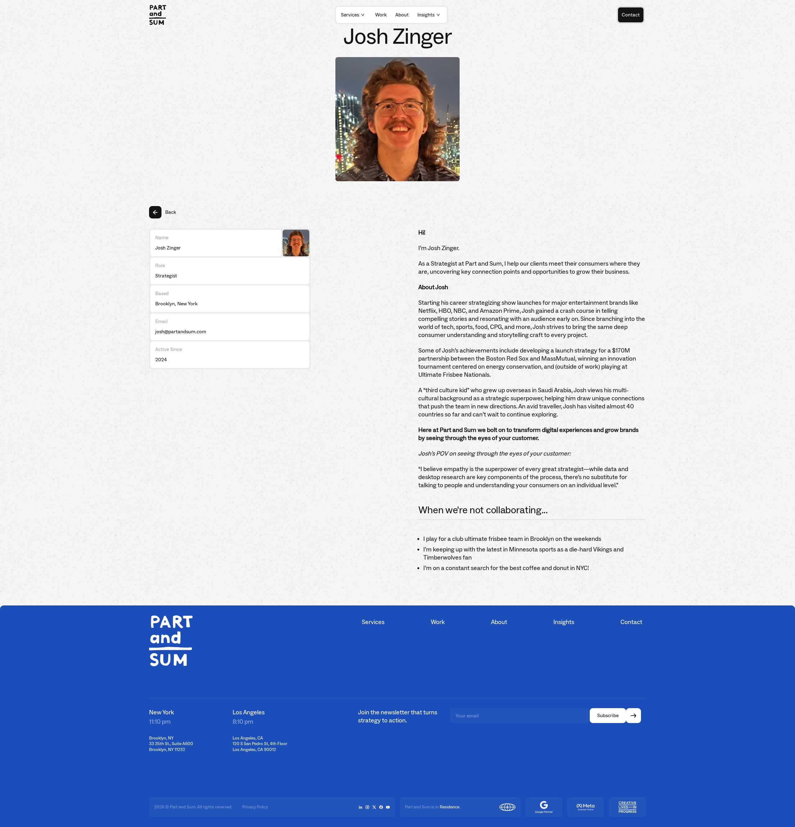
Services (350, 15)
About (499, 622)
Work (438, 622)
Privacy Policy (255, 807)
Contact (631, 622)
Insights (425, 15)
